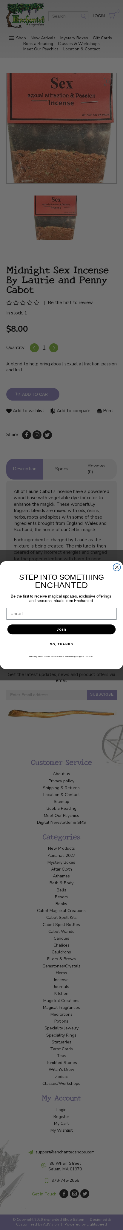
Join (61, 629)
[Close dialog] (117, 567)
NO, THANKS (61, 644)
